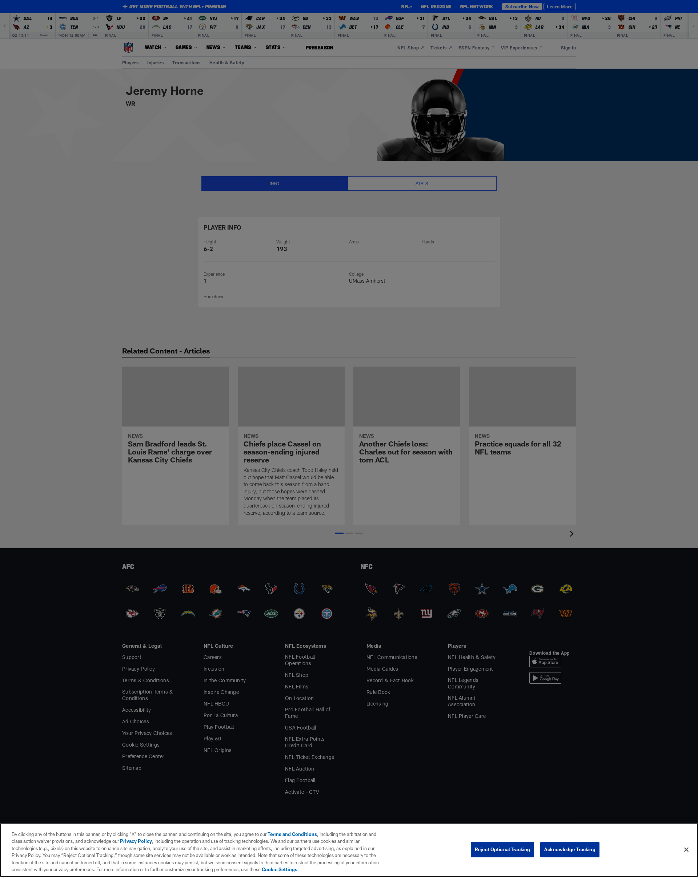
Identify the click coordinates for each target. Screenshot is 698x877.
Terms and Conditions (292, 834)
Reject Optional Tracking (502, 849)
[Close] (686, 850)
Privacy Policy (136, 841)
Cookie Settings (279, 869)
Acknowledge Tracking (569, 849)
